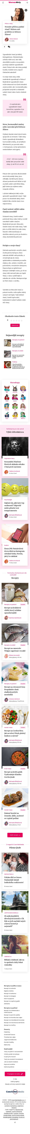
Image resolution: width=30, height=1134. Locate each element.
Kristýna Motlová (14, 699)
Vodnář (7, 410)
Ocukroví (21, 1117)
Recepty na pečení (18, 340)
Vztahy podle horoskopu (11, 1054)
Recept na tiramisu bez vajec (13, 1017)
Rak (15, 410)
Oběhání (8, 1111)
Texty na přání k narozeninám (13, 1052)
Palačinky (7, 1032)
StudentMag (7, 1115)
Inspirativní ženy (9, 458)
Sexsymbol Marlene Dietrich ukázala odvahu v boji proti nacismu (14, 464)
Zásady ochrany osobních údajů (15, 1084)
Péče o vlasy (9, 23)
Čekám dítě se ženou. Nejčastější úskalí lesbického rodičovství (13, 879)
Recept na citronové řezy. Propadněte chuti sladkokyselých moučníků (14, 691)
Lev (23, 392)
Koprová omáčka (9, 1064)
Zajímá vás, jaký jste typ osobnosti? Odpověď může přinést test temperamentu (14, 507)
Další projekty (15, 1082)
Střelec (15, 418)
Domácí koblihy (9, 1042)
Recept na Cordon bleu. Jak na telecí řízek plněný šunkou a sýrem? (14, 733)
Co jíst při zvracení (10, 1057)
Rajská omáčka (9, 991)
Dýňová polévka (9, 1067)
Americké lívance (9, 1034)
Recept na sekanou (10, 993)
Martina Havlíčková (15, 618)
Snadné (23, 604)
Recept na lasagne (10, 996)
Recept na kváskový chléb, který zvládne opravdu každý (18, 346)
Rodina (6, 545)
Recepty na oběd (17, 351)
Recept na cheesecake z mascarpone (12, 1011)
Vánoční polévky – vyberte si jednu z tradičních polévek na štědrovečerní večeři (18, 366)
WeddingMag (7, 1117)
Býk (7, 392)
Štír (23, 401)
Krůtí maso (7, 769)
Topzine (15, 1113)
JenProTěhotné (17, 1111)
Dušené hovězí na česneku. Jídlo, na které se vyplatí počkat (14, 815)
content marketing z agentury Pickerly (14, 1107)
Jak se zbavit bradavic (11, 1062)
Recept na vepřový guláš (12, 1001)
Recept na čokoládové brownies (14, 1020)
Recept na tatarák (10, 988)
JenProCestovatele (18, 1115)
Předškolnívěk (8, 1113)
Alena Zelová (14, 39)
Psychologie (8, 500)
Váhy (7, 401)
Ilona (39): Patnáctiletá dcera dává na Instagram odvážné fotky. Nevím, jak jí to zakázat (14, 552)
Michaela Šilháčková (15, 515)
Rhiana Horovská (14, 655)
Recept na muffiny (10, 1025)
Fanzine (21, 1113)
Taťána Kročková (14, 471)
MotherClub (19, 1110)
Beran (15, 401)
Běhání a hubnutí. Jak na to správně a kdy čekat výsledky (14, 962)
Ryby (7, 418)
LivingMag (15, 1117)
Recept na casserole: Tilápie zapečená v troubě (18, 356)
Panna (23, 410)
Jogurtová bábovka (10, 1040)
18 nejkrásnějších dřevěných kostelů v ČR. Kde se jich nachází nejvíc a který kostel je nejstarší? (15, 921)
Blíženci (23, 418)
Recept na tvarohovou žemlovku (14, 1023)
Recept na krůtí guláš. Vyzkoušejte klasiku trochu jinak (13, 774)
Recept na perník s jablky (12, 1015)
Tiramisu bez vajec (10, 1037)
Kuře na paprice (9, 999)
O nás (15, 1079)
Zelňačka (7, 1004)
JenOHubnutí (14, 1119)
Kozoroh (15, 392)
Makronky (7, 1045)
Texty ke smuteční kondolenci (13, 1059)
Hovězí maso (8, 727)
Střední (23, 727)
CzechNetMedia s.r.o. (17, 1100)
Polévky (14, 362)
